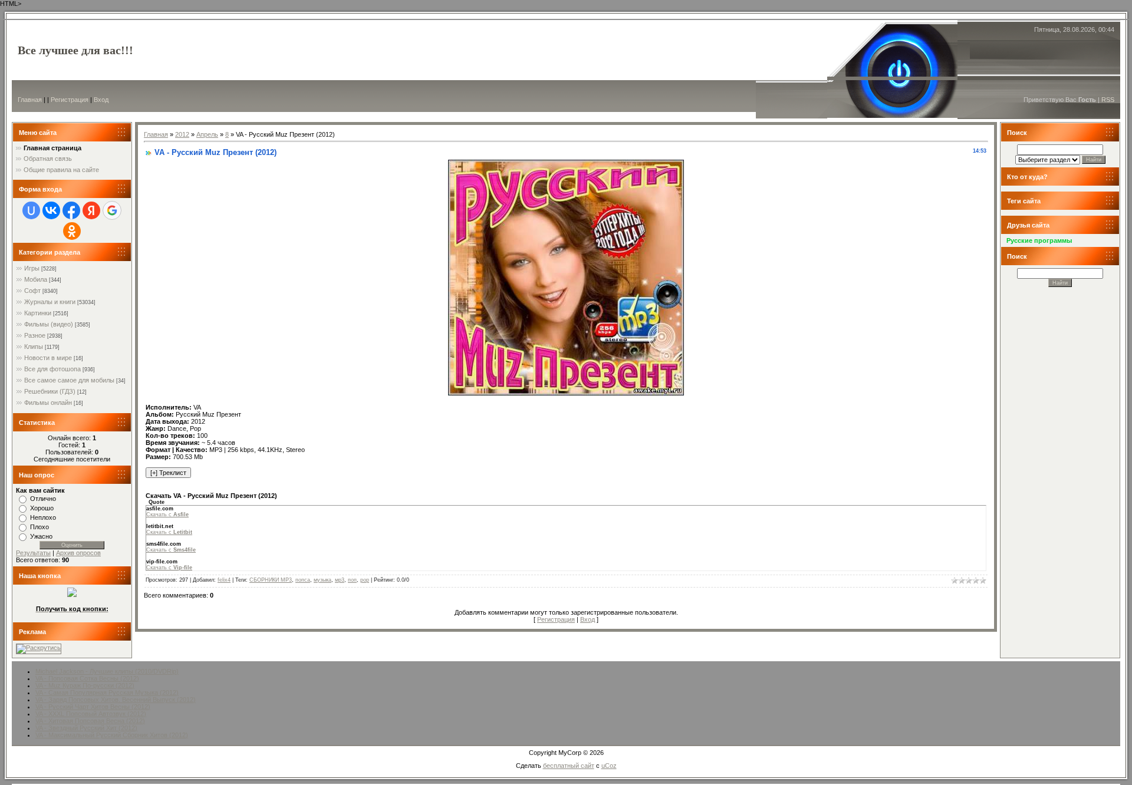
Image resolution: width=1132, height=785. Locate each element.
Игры (32, 268)
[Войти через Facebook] (71, 210)
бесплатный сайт (568, 765)
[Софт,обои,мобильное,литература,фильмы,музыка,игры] (72, 594)
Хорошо (42, 508)
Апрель (207, 134)
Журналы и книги (49, 301)
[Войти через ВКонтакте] (51, 210)
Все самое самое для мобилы (69, 380)
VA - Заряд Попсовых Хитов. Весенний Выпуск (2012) (115, 699)
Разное (34, 335)
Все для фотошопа (52, 368)
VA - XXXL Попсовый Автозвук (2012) (90, 713)
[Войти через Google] (112, 210)
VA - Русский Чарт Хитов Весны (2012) (92, 706)
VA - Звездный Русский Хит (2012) (86, 727)
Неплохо (43, 517)
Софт (32, 290)
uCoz (609, 765)
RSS (1107, 99)
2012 (182, 134)
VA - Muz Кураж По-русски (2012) (84, 685)
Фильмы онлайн (48, 402)
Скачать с (167, 514)
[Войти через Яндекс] (91, 210)
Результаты (33, 552)
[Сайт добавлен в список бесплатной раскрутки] (38, 647)
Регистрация (69, 99)
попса (302, 580)
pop (364, 580)
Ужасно (41, 536)
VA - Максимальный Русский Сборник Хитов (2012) (111, 734)
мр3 (339, 580)
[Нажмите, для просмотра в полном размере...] (566, 393)
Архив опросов (78, 552)
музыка (322, 580)
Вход (101, 99)
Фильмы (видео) (48, 324)
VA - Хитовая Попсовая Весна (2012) (90, 720)
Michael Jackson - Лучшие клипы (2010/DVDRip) (107, 671)
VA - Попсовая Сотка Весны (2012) (87, 678)
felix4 (224, 580)
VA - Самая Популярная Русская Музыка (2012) (107, 692)
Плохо (39, 526)
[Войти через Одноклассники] (72, 231)
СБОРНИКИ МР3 (270, 580)
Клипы (33, 346)
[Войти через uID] (31, 210)
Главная (30, 99)
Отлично (43, 498)
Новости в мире (48, 357)
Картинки (37, 312)
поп (352, 580)
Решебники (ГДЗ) (49, 391)
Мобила (35, 279)
